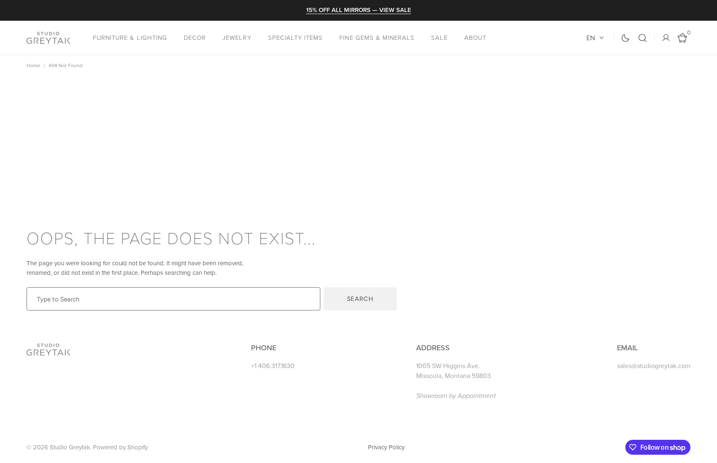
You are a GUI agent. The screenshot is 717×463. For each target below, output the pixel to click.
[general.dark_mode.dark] (625, 38)
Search (360, 299)
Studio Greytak (70, 447)
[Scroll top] (707, 453)
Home (33, 65)
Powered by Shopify (120, 447)
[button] (642, 38)
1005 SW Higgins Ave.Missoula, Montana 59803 (453, 371)
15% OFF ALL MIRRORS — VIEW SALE (358, 10)
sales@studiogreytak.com (653, 366)
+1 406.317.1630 (273, 366)
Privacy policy (386, 447)
